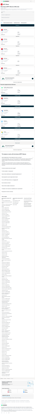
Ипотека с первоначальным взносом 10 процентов (6, 331)
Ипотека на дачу (4, 240)
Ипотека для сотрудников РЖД (6, 226)
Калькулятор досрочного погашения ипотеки (5, 302)
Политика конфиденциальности (6, 401)
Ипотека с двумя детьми (5, 207)
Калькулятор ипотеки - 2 (5, 325)
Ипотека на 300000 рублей (6, 359)
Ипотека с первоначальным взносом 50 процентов (6, 293)
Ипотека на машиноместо (5, 323)
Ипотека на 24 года (4, 344)
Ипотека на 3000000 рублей (6, 218)
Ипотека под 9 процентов (5, 365)
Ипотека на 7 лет (4, 340)
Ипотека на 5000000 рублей (6, 370)
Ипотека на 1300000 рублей (6, 210)
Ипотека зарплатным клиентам (6, 211)
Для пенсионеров (15, 203)
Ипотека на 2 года (4, 267)
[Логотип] (17, 405)
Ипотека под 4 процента (5, 243)
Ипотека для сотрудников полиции (7, 339)
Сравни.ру (1, 378)
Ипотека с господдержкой (5, 234)
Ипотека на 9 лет (4, 347)
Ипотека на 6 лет (4, 295)
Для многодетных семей (16, 200)
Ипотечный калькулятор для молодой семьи (28, 201)
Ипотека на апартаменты (5, 284)
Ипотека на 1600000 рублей (6, 286)
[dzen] (8, 412)
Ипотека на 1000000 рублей (6, 374)
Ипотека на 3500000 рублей (6, 246)
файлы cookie (10, 409)
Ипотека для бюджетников (6, 334)
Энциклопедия (13, 401)
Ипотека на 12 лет (4, 283)
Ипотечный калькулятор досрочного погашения (27, 204)
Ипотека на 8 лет (4, 351)
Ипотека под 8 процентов (5, 312)
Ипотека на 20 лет (4, 255)
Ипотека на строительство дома (6, 355)
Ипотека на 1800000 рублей (6, 271)
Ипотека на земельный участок (6, 348)
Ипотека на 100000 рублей (6, 222)
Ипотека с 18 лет (4, 329)
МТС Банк (8, 378)
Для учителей (15, 204)
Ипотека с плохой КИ (5, 235)
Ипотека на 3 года (4, 253)
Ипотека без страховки (5, 214)
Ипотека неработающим (5, 209)
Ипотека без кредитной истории (6, 287)
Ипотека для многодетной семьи (6, 303)
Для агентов (18, 400)
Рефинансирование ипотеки (6, 270)
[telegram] (1, 412)
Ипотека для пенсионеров (5, 221)
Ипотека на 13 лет (4, 314)
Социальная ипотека (5, 290)
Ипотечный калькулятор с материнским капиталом (28, 206)
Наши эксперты (22, 401)
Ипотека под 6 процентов (5, 258)
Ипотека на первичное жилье (6, 244)
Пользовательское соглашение (24, 400)
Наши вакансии (27, 401)
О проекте (2, 400)
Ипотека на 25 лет (4, 225)
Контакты (6, 400)
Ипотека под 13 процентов (6, 366)
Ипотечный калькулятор (9, 77)
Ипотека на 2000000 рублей (6, 298)
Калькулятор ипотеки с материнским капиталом (5, 336)
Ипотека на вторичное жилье (6, 332)
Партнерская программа (11, 400)
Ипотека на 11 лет (4, 321)
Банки (5, 378)
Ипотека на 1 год (4, 352)
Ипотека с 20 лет (4, 274)
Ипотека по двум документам (6, 273)
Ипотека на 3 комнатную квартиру (7, 369)
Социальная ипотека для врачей (6, 313)
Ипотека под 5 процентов (5, 300)
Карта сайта (18, 401)
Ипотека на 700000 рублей (6, 280)
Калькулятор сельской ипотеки (6, 319)
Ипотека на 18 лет (4, 306)
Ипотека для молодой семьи (6, 322)
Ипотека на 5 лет (4, 230)
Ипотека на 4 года (4, 341)
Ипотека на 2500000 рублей (6, 282)
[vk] (4, 412)
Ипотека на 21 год (4, 247)
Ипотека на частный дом (5, 356)
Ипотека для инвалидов (5, 343)
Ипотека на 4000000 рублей (6, 358)
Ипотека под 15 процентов (6, 262)
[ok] (6, 412)
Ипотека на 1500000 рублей (6, 291)
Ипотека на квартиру (5, 337)
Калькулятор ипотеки (5, 279)
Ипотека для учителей (5, 266)
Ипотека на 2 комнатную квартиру (7, 204)
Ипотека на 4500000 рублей (6, 326)
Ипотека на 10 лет (4, 213)
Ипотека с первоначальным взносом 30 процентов (6, 308)
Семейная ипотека (4, 217)
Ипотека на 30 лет (4, 252)
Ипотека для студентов (5, 231)
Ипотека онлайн (4, 354)
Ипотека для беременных (5, 237)
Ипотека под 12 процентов (6, 263)
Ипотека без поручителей (5, 375)
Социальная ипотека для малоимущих (5, 372)
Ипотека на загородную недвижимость (5, 257)
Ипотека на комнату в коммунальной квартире (5, 361)
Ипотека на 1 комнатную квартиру (7, 316)
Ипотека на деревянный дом (6, 200)
